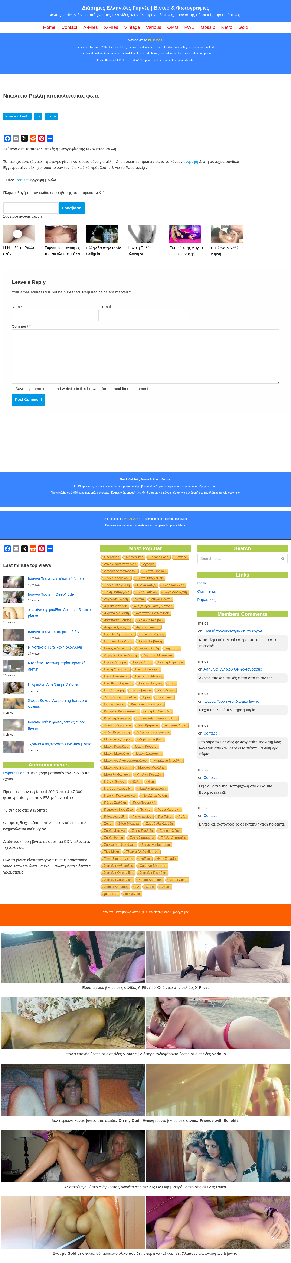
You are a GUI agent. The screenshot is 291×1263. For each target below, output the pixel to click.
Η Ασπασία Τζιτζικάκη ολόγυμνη (55, 647)
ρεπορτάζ (111, 894)
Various (153, 27)
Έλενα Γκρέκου (154, 571)
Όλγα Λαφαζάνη (175, 592)
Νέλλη (135, 781)
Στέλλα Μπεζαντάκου (119, 844)
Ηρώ (146, 697)
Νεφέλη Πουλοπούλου (120, 795)
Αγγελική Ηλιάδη (116, 599)
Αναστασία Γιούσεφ (117, 620)
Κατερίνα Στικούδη (157, 711)
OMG (172, 27)
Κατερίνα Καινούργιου (146, 704)
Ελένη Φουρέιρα (147, 669)
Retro (226, 27)
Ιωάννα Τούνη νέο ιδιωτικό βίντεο (56, 579)
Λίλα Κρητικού (148, 725)
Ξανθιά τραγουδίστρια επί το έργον (232, 631)
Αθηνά (139, 599)
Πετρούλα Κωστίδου (118, 809)
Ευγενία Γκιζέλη (150, 683)
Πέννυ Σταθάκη (115, 802)
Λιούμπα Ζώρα (175, 725)
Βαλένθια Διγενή (152, 634)
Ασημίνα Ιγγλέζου (116, 627)
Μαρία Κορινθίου (116, 746)
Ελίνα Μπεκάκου (116, 676)
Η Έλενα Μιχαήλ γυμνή (225, 251)
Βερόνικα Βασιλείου (118, 641)
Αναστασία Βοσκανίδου (152, 613)
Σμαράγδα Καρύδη (159, 823)
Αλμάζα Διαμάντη (116, 613)
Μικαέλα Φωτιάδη (117, 774)
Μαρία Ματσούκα (116, 753)
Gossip (208, 27)
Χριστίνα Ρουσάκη (153, 872)
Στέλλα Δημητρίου (173, 837)
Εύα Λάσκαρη (114, 690)
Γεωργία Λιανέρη (116, 648)
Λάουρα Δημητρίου (117, 725)
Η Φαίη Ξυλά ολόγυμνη (139, 251)
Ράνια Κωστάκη (169, 809)
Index (202, 583)
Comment (21, 326)
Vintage (132, 27)
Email (107, 307)
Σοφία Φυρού (113, 837)
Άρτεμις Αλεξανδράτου (120, 571)
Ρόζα (182, 816)
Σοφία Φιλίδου (170, 830)
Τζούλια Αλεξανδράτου (142, 851)
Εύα (171, 683)
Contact (69, 27)
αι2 (38, 116)
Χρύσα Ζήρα (178, 879)
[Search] (283, 558)
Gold (243, 27)
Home (49, 27)
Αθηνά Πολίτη (160, 599)
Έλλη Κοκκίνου (173, 585)
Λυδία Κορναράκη (117, 732)
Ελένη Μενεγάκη (116, 669)
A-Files (90, 27)
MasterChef (134, 557)
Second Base (159, 557)
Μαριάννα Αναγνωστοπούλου (125, 760)
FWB (189, 27)
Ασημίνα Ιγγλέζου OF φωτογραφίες (233, 669)
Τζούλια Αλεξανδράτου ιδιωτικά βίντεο (59, 744)
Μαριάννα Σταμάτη (117, 767)
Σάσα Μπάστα (128, 823)
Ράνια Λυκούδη (114, 816)
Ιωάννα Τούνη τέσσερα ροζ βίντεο (56, 632)
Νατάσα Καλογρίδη (117, 788)
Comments (206, 591)
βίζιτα (150, 887)
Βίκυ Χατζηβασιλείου (118, 634)
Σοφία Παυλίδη (142, 830)
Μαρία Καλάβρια (150, 739)
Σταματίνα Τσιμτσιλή (155, 844)
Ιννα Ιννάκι (164, 697)
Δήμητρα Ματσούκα (158, 655)
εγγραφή (191, 161)
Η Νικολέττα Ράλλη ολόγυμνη (19, 251)
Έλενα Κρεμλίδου (116, 578)
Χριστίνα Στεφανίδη (117, 879)
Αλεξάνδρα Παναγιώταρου (153, 606)
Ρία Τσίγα (164, 816)
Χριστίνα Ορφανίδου (118, 872)
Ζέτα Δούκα (166, 690)
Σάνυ (107, 823)
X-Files (111, 27)
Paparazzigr (13, 773)
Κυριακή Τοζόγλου (117, 718)
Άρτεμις (148, 564)
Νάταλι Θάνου (114, 781)
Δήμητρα (172, 648)
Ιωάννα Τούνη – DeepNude (51, 594)
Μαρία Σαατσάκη (148, 753)
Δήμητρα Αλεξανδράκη (120, 655)
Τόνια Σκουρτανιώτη (118, 858)
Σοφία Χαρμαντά (142, 837)
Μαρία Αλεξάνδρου (117, 739)
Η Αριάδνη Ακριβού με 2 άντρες (54, 685)
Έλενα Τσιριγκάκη (117, 585)
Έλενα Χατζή (146, 585)
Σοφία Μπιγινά (114, 830)
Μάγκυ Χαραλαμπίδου (153, 732)
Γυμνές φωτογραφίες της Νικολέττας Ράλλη (63, 251)
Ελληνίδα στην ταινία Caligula (103, 251)
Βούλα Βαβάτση (150, 641)
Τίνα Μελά (111, 851)
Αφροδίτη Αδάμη (147, 627)
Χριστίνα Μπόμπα (153, 865)
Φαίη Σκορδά (166, 858)
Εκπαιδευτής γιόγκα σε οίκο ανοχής (186, 251)
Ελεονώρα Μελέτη (148, 676)
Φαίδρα (145, 858)
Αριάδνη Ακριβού (150, 620)
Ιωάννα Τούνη (114, 704)
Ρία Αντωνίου (142, 816)
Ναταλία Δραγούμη (152, 788)
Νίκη (150, 781)
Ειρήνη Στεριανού (170, 662)
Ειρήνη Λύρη (142, 662)
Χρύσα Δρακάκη (150, 879)
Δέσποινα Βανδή (147, 648)
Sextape (181, 557)
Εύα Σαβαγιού (141, 690)
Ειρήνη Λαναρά (115, 662)
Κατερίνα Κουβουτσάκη (120, 711)
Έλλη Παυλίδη (146, 592)
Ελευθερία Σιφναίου (118, 683)
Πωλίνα (145, 809)
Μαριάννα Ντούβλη (167, 760)
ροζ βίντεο (132, 894)
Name (17, 307)
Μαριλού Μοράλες (151, 767)
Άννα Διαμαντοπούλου (120, 564)
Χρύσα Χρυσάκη (116, 887)
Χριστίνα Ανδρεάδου (118, 865)
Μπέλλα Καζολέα (149, 774)
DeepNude (111, 557)
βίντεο (51, 116)
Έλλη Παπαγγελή (116, 592)
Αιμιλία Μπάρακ (115, 606)
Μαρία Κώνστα (146, 746)
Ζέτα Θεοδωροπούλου (120, 697)
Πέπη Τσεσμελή (144, 802)
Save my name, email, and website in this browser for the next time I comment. (82, 389)
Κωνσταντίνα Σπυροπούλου (156, 718)
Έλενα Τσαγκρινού (149, 578)
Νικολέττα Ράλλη (17, 116)
